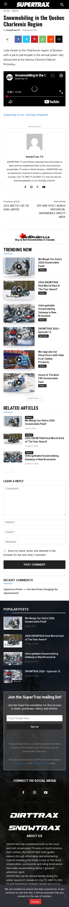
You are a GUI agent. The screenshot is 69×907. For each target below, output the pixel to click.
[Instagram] (34, 792)
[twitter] (37, 186)
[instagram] (31, 186)
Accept (35, 901)
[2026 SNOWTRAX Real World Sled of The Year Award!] (19, 290)
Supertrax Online (13, 589)
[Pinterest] (34, 39)
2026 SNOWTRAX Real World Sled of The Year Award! (49, 286)
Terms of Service (41, 763)
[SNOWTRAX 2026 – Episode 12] (19, 336)
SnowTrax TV (13, 30)
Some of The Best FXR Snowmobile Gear (48, 378)
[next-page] (11, 470)
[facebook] (25, 186)
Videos (15, 10)
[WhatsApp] (42, 39)
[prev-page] (6, 470)
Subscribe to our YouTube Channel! (26, 114)
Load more (33, 398)
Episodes (43, 336)
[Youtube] (45, 792)
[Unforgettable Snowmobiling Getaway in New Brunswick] (19, 313)
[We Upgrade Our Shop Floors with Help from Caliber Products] (19, 359)
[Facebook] (18, 39)
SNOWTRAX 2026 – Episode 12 (42, 671)
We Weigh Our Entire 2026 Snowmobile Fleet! (50, 263)
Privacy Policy (20, 763)
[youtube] (43, 186)
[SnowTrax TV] (34, 142)
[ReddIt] (50, 39)
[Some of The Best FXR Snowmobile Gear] (19, 382)
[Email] (58, 39)
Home (7, 10)
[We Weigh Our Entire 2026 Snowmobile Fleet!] (19, 267)
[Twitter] (26, 39)
